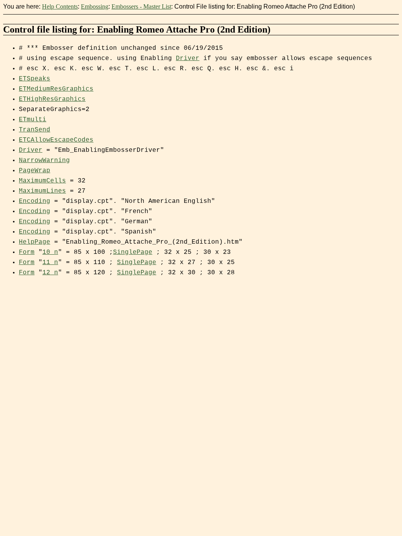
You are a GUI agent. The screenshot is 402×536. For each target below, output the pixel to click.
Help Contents (60, 6)
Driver (187, 58)
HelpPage (34, 242)
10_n (50, 252)
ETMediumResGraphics (56, 89)
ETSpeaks (34, 78)
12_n (50, 272)
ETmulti (32, 119)
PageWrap (34, 170)
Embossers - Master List (141, 6)
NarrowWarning (44, 160)
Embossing (94, 6)
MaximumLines (42, 191)
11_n (50, 262)
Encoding (34, 201)
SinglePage (132, 252)
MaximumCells (42, 180)
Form (27, 252)
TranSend (34, 129)
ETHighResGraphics (52, 99)
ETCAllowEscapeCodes (56, 140)
